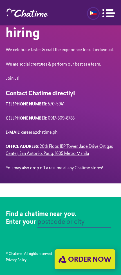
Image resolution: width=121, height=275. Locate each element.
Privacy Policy (16, 260)
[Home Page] (31, 12)
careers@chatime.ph (39, 133)
